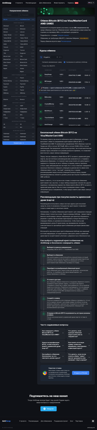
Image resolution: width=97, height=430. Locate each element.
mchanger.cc (48, 83)
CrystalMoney (49, 104)
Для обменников (45, 3)
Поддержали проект (61, 421)
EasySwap (48, 74)
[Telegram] (93, 421)
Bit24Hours (48, 111)
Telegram (50, 409)
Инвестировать (59, 3)
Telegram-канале (63, 35)
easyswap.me (48, 76)
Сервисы (73, 3)
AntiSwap (6, 3)
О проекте (19, 3)
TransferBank (49, 117)
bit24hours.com (49, 113)
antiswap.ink (91, 427)
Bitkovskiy (48, 97)
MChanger (48, 81)
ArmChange (48, 124)
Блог (71, 421)
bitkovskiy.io (48, 99)
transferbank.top (49, 119)
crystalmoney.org (49, 106)
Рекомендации (31, 3)
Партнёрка (79, 421)
